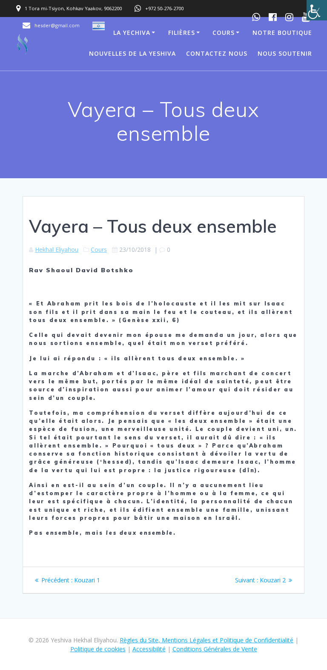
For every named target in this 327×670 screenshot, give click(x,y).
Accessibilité (149, 649)
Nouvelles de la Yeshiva (132, 53)
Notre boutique (282, 33)
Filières (181, 33)
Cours (223, 33)
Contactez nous (216, 53)
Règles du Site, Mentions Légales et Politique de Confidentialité (206, 640)
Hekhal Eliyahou (56, 249)
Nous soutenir (285, 53)
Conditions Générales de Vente (214, 649)
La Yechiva (131, 33)
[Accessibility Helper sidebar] (317, 10)
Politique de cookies (98, 649)
